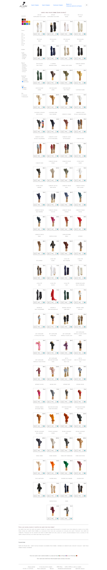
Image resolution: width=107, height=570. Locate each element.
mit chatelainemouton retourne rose (53, 359)
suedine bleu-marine (66, 478)
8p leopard (39, 260)
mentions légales (80, 568)
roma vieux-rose (80, 455)
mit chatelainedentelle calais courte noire (80, 333)
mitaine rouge (80, 384)
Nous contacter (41, 568)
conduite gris (80, 138)
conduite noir (39, 163)
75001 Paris (59, 567)
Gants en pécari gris (24, 545)
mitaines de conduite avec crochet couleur (70, 545)
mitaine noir (66, 384)
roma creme (39, 455)
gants (22, 529)
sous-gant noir (39, 478)
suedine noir (80, 478)
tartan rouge (53, 501)
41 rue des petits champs (45, 567)
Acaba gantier (31, 567)
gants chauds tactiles (25, 534)
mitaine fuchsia (39, 384)
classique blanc (80, 89)
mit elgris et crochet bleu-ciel (80, 359)
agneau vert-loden (67, 65)
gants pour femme (33, 531)
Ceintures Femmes (58, 5)
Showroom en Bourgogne (64, 568)
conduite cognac (66, 114)
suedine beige (53, 478)
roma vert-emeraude (66, 455)
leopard (80, 236)
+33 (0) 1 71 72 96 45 (28, 568)
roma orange (53, 455)
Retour (52, 568)
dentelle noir (53, 236)
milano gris (53, 384)
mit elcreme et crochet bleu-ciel (66, 359)
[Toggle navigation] (86, 5)
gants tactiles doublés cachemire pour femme (43, 545)
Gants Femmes (35, 5)
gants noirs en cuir (50, 532)
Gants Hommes (46, 5)
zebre (66, 501)
